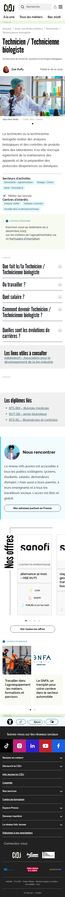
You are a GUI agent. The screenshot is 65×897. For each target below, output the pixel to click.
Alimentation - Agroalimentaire (18, 182)
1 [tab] (32, 123)
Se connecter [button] (55, 7)
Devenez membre (12, 816)
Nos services (9, 791)
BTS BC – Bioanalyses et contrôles (33, 420)
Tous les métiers (31, 17)
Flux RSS (17, 881)
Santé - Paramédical (13, 188)
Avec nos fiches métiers (29, 28)
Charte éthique (28, 881)
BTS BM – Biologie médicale (29, 408)
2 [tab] (30, 621)
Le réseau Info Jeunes (14, 824)
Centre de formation (13, 799)
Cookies (38, 893)
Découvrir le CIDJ (12, 766)
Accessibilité (30, 884)
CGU (38, 884)
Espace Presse (10, 807)
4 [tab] (39, 621)
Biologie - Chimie (45, 182)
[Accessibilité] (10, 722)
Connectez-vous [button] (15, 843)
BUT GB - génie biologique (28, 414)
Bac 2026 (54, 17)
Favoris (37, 722)
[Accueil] (9, 8)
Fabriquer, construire (33, 203)
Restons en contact (12, 757)
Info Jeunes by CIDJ (13, 774)
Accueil (7, 28)
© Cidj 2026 (28, 893)
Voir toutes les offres (32, 629)
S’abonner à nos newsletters (17, 833)
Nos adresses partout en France (32, 508)
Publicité (9, 881)
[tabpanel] (32, 98)
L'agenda (7, 782)
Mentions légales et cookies (47, 881)
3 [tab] (34, 621)
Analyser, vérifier (11, 203)
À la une (8, 17)
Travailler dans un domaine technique (21, 209)
